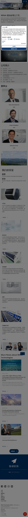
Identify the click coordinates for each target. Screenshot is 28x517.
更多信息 (3, 41)
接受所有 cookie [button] (14, 48)
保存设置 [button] (14, 46)
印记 (3, 42)
